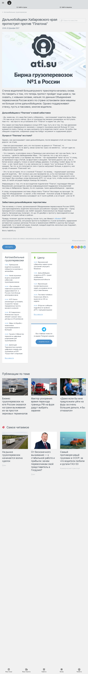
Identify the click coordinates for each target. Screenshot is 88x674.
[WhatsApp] (81, 247)
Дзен (4, 465)
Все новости (9, 358)
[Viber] (78, 247)
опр (18, 238)
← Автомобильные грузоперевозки (14, 12)
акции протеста (7, 238)
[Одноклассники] (75, 247)
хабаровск (44, 238)
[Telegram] (84, 247)
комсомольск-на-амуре (33, 238)
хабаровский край (54, 238)
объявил (58, 218)
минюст (22, 238)
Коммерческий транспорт (70, 468)
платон (15, 238)
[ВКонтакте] (72, 247)
